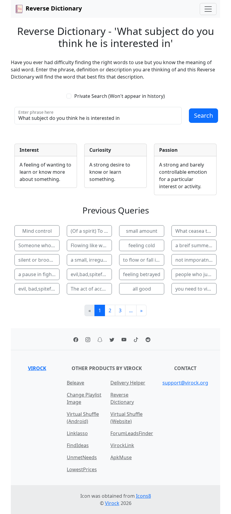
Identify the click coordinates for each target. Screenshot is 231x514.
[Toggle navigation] (208, 9)
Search (203, 115)
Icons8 (143, 496)
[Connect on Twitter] (111, 339)
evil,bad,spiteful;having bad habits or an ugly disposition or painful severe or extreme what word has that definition (91, 274)
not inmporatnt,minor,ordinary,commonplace (196, 260)
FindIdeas (78, 445)
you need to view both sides (196, 288)
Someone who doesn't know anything (39, 245)
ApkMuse (121, 457)
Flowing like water (91, 245)
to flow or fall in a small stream (143, 260)
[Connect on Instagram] (87, 339)
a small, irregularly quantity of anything (91, 260)
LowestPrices (82, 469)
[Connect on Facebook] (75, 339)
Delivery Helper (127, 382)
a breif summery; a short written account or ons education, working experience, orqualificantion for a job (196, 245)
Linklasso (77, 433)
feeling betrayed (141, 274)
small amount (141, 231)
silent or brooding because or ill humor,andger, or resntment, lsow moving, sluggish (39, 260)
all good (142, 288)
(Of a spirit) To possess (91, 231)
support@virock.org (185, 382)
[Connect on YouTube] (124, 339)
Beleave (75, 382)
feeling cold (141, 245)
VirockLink (122, 445)
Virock (37, 368)
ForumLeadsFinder (131, 433)
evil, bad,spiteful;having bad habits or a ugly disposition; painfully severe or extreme (39, 288)
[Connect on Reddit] (148, 339)
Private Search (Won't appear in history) (119, 96)
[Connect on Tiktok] (136, 339)
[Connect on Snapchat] (99, 339)
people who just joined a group (196, 274)
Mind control (37, 231)
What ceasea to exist (196, 231)
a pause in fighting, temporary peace (39, 274)
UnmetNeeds (82, 457)
